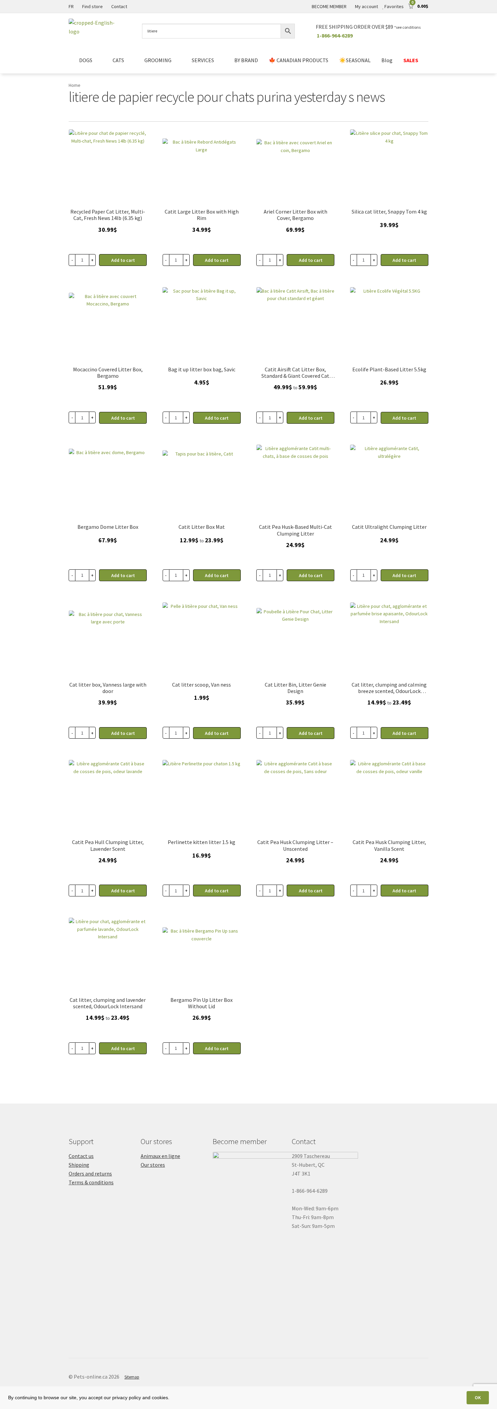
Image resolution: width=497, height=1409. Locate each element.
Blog (387, 60)
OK (478, 1397)
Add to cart (217, 418)
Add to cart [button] (123, 260)
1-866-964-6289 (335, 35)
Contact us (81, 1156)
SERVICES (203, 60)
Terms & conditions (91, 1182)
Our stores (153, 1164)
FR (71, 6)
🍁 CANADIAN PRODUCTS (298, 60)
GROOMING (157, 60)
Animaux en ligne (160, 1156)
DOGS (85, 60)
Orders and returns (90, 1173)
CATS (118, 60)
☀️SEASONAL (355, 60)
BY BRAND (246, 60)
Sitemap (131, 1377)
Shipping (79, 1164)
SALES (410, 60)
